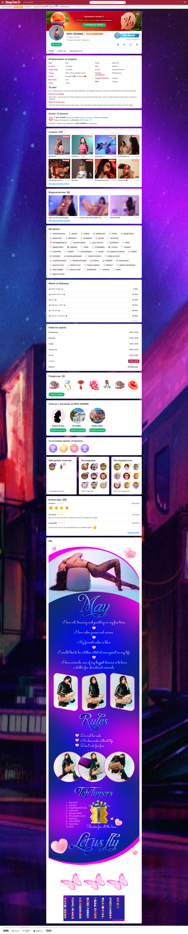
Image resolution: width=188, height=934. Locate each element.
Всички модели (7, 7)
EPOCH (39, 927)
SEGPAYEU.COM (46, 927)
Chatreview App (64, 7)
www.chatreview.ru (26, 927)
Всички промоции (40, 7)
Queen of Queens (86, 117)
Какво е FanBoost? (132, 39)
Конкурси (52, 7)
